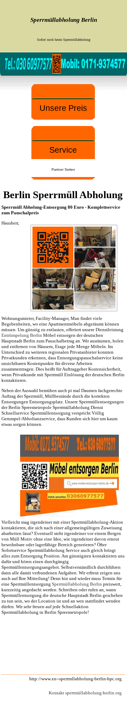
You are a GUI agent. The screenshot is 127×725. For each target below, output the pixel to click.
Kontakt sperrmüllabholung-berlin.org (85, 692)
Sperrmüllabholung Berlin (77, 584)
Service (63, 150)
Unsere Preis (63, 108)
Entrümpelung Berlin (21, 335)
